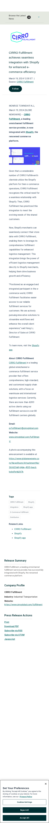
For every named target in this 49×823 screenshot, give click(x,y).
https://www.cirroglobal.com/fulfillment (23, 604)
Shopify (31, 502)
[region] (24, 801)
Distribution (14, 517)
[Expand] (38, 162)
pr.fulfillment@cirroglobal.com (23, 428)
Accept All (24, 818)
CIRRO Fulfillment (25, 82)
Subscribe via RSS (13, 630)
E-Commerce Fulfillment (19, 512)
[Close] (46, 784)
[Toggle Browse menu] (39, 17)
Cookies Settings (24, 802)
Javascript (9, 639)
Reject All (24, 810)
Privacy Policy (26, 797)
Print (6, 622)
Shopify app (28, 507)
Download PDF (11, 626)
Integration (14, 507)
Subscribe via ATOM (14, 635)
